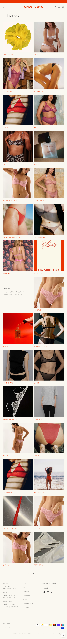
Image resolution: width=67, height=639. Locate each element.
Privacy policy (44, 633)
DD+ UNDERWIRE (9, 201)
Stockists (25, 599)
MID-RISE (37, 456)
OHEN (5, 565)
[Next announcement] (63, 1)
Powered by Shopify (27, 633)
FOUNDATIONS (39, 237)
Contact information (59, 634)
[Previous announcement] (3, 1)
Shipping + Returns (28, 603)
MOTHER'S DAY (39, 492)
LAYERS (36, 383)
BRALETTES (6, 128)
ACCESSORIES (8, 55)
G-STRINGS (6, 274)
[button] (3, 7)
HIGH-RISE (37, 310)
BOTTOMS (37, 91)
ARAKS (36, 55)
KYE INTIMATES (8, 383)
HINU (4, 347)
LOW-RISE (6, 456)
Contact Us (26, 607)
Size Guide (26, 591)
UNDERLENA (19, 633)
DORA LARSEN (39, 201)
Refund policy (36, 633)
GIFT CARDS (38, 274)
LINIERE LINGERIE (9, 419)
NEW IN (37, 529)
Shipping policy (60, 633)
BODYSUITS (7, 91)
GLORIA (7, 288)
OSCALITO (37, 565)
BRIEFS (5, 164)
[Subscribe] (59, 588)
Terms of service (52, 633)
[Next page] (38, 573)
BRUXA (36, 164)
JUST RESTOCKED (40, 347)
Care (24, 588)
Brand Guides (26, 595)
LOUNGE (37, 419)
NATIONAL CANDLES (10, 529)
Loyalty (24, 584)
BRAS (35, 128)
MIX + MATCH (7, 492)
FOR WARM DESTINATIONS (12, 237)
